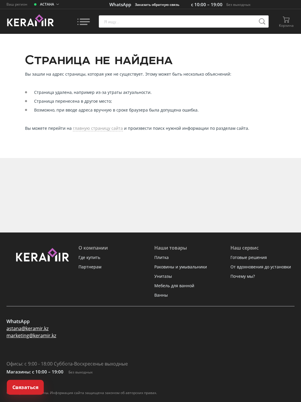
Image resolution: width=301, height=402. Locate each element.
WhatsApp (120, 4)
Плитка (161, 257)
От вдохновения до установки (260, 267)
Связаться (25, 387)
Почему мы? (242, 276)
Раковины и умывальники (180, 267)
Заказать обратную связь (157, 4)
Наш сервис (244, 248)
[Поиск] (262, 21)
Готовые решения (248, 257)
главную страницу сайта (98, 128)
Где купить (89, 257)
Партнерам (89, 267)
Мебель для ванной (174, 285)
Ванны (161, 295)
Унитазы (163, 276)
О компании (93, 248)
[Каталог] (83, 21)
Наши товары (170, 248)
